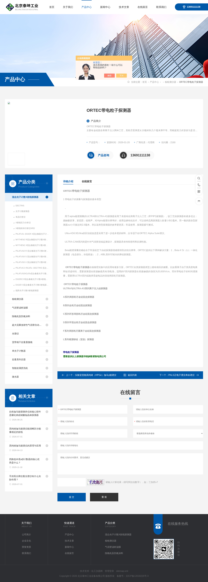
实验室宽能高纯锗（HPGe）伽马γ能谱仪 (95, 375)
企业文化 (26, 541)
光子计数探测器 (22, 211)
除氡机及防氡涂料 (21, 316)
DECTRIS (20, 205)
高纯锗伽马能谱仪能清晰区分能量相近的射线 (25, 430)
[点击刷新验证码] (95, 482)
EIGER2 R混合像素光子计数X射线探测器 (34, 279)
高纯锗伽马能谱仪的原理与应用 (25, 445)
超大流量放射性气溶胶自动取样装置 (27, 325)
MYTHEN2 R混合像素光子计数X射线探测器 (34, 239)
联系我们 (161, 7)
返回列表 (132, 375)
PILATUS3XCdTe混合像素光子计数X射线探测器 (34, 273)
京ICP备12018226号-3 (137, 576)
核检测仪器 (170, 82)
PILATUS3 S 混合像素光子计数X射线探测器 (34, 256)
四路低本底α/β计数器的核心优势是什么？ (24, 461)
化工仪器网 (97, 571)
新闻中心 (105, 7)
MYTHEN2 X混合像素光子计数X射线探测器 (34, 245)
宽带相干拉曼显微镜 (22, 342)
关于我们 (68, 7)
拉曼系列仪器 (19, 359)
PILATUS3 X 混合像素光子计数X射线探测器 (34, 262)
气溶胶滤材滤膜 (20, 307)
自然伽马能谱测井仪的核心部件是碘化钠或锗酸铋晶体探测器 (25, 413)
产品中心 (87, 7)
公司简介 (26, 534)
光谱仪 (15, 333)
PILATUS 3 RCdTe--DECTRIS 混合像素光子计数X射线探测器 (34, 268)
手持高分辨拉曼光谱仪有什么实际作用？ (25, 478)
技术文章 (124, 7)
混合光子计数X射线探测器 (25, 197)
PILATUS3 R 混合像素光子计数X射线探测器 (34, 251)
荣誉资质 (26, 547)
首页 (51, 7)
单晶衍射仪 (20, 217)
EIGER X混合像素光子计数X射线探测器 (33, 285)
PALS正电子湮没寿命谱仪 (181, 375)
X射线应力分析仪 (23, 222)
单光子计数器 (19, 351)
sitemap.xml (122, 571)
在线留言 (143, 7)
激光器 (15, 377)
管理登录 (109, 571)
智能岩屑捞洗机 (20, 368)
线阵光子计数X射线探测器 (27, 290)
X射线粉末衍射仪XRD (25, 228)
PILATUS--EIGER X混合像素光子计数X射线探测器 (34, 234)
